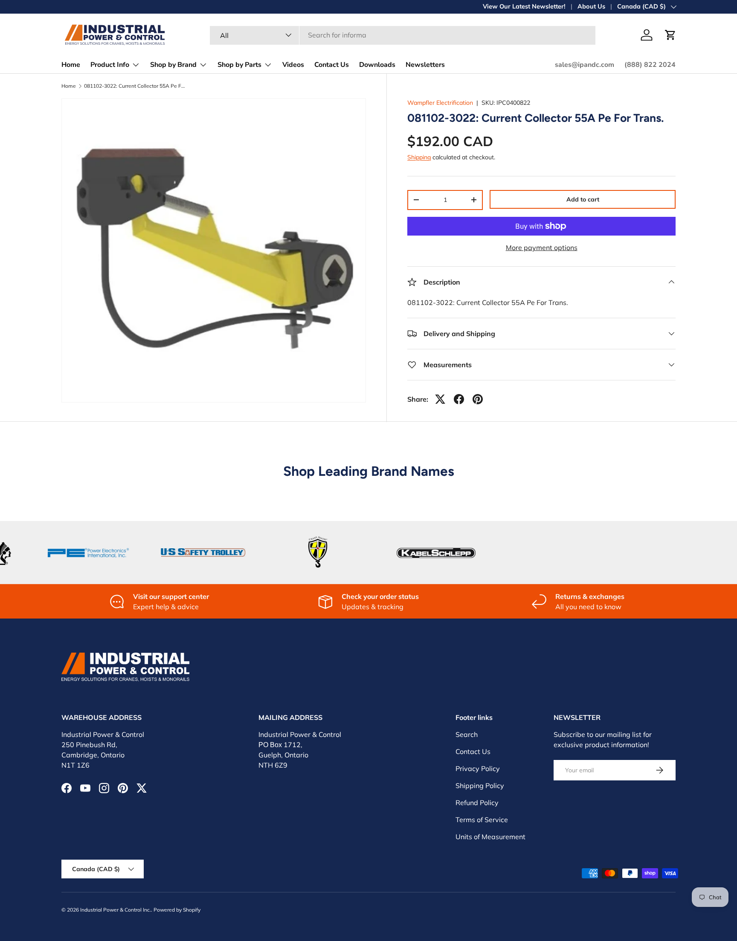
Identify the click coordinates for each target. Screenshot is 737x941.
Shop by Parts (239, 64)
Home (70, 64)
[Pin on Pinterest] (477, 399)
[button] (670, 35)
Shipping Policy (480, 785)
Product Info (109, 64)
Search (467, 734)
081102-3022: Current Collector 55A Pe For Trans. (135, 86)
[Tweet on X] (440, 399)
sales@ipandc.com (584, 64)
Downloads (377, 64)
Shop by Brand (173, 64)
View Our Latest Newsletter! (524, 6)
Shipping (419, 157)
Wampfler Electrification (440, 102)
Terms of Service (482, 819)
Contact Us (331, 64)
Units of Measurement (490, 836)
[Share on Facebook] (459, 399)
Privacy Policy (478, 768)
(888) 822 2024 (650, 64)
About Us (591, 6)
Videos (293, 64)
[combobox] (402, 35)
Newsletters (425, 64)
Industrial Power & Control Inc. (115, 909)
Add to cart (582, 199)
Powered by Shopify (177, 909)
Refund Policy (477, 802)
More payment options (541, 247)
